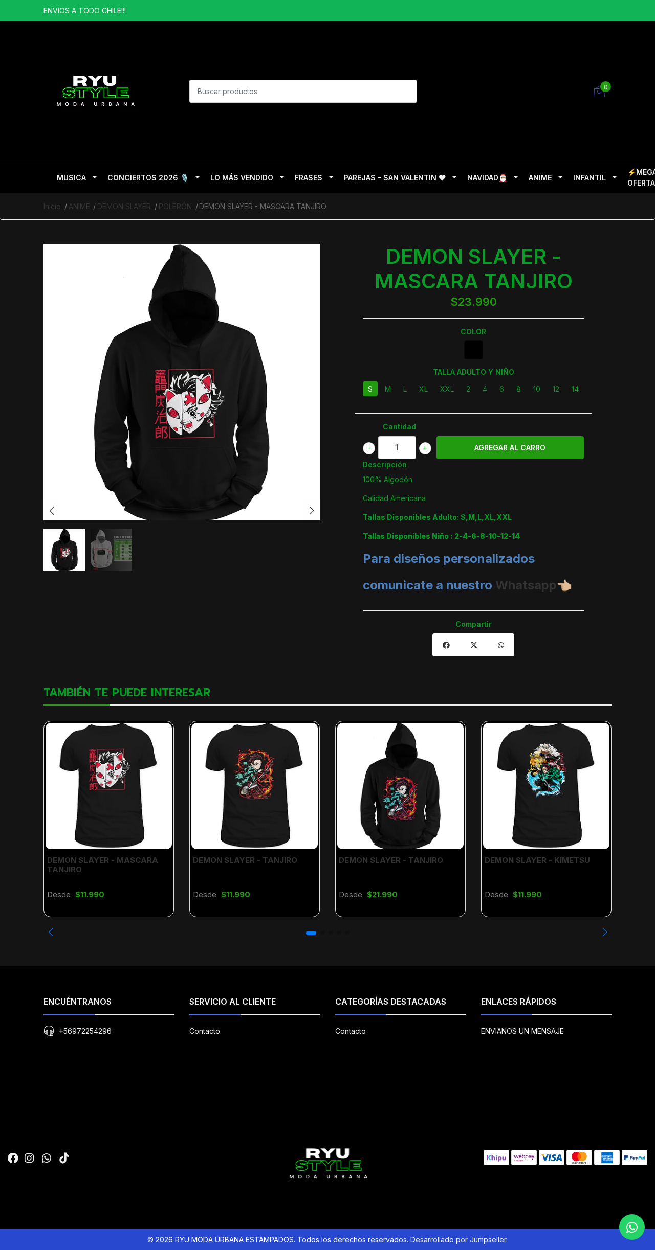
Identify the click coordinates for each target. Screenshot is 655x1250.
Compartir (473, 624)
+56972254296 (85, 1031)
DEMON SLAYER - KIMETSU (537, 860)
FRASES (308, 177)
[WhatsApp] (46, 1158)
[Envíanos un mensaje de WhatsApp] (632, 1227)
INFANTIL (589, 177)
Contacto (204, 1031)
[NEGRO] (474, 350)
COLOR (473, 331)
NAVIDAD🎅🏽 (487, 177)
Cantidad (399, 426)
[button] (50, 932)
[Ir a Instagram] (29, 1158)
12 (556, 388)
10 (536, 388)
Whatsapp (526, 585)
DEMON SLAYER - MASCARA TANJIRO (102, 864)
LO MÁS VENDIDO (241, 177)
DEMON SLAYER (124, 206)
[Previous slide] (51, 510)
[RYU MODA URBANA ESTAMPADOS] (94, 90)
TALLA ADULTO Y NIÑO (473, 372)
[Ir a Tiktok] (64, 1158)
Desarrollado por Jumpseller (458, 1239)
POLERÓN (175, 206)
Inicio (52, 206)
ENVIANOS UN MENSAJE (522, 1031)
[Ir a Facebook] (13, 1158)
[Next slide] (311, 510)
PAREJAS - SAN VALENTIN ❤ (395, 177)
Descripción (385, 464)
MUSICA (71, 177)
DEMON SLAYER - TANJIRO (245, 860)
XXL (447, 388)
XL (423, 388)
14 (575, 388)
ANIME (540, 177)
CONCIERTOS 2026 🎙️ (148, 177)
